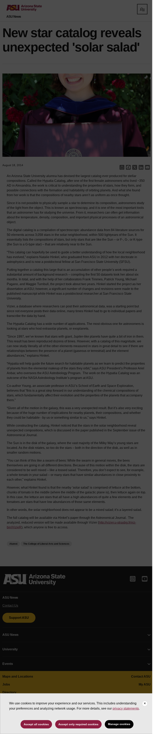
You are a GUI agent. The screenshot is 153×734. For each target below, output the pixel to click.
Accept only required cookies (78, 724)
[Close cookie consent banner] (145, 703)
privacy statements (126, 708)
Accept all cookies (36, 724)
